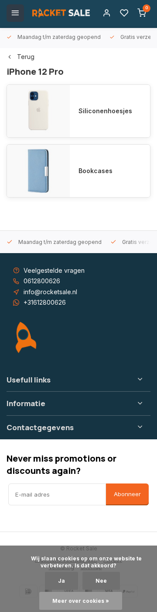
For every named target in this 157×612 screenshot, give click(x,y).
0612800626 (42, 281)
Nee (101, 580)
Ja (61, 580)
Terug (25, 56)
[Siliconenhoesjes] (38, 111)
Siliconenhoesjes (105, 111)
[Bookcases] (38, 171)
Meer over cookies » (80, 601)
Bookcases (95, 170)
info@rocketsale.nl (50, 292)
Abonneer (127, 493)
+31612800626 (45, 302)
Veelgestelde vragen (54, 270)
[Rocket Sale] (61, 13)
